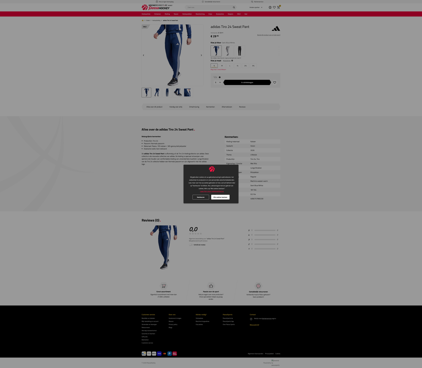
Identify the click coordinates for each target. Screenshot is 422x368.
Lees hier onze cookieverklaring (212, 191)
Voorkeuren (201, 197)
